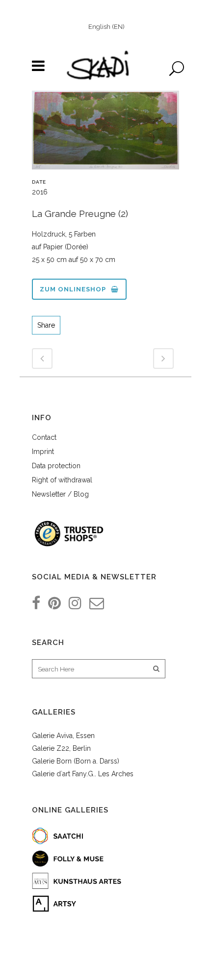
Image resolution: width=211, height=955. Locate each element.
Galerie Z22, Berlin (61, 748)
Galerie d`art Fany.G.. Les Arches (82, 774)
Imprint (43, 451)
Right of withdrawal (62, 480)
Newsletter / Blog (60, 494)
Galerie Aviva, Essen (63, 736)
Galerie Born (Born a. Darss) (75, 761)
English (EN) (106, 26)
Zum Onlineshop (73, 289)
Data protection (56, 466)
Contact (44, 437)
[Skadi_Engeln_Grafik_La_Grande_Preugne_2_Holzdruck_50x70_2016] (105, 134)
